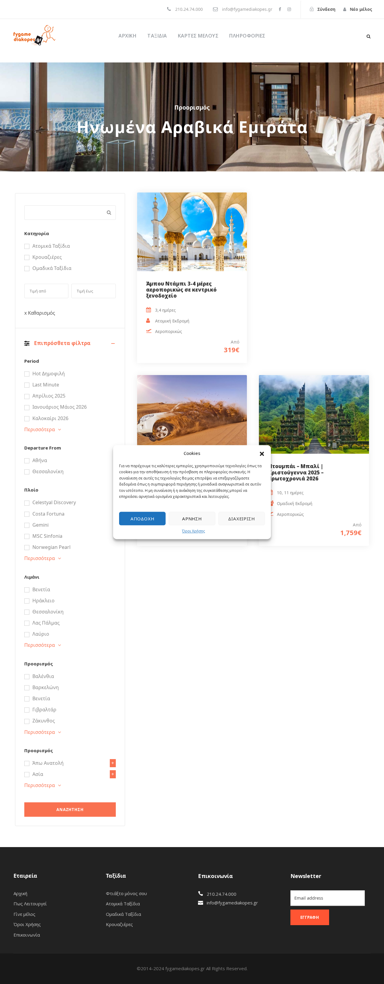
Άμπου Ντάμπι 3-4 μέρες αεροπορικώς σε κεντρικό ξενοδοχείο (181, 289)
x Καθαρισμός (39, 313)
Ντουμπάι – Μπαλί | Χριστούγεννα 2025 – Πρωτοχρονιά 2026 (296, 472)
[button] (262, 453)
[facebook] (280, 9)
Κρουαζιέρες (119, 924)
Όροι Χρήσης (193, 531)
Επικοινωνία (27, 935)
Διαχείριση (241, 519)
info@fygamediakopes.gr (232, 903)
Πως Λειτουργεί (30, 904)
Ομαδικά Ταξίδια (123, 914)
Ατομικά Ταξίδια (123, 904)
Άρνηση (192, 519)
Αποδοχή (142, 519)
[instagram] (289, 9)
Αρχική (127, 35)
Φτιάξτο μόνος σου (126, 893)
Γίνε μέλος (24, 914)
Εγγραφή (310, 917)
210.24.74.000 (221, 894)
